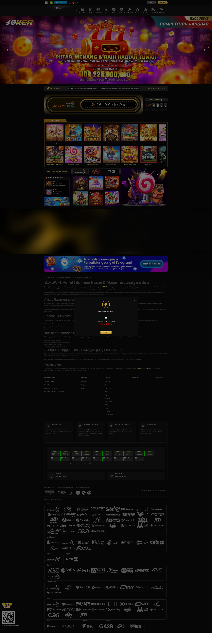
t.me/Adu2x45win (106, 324)
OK (106, 332)
